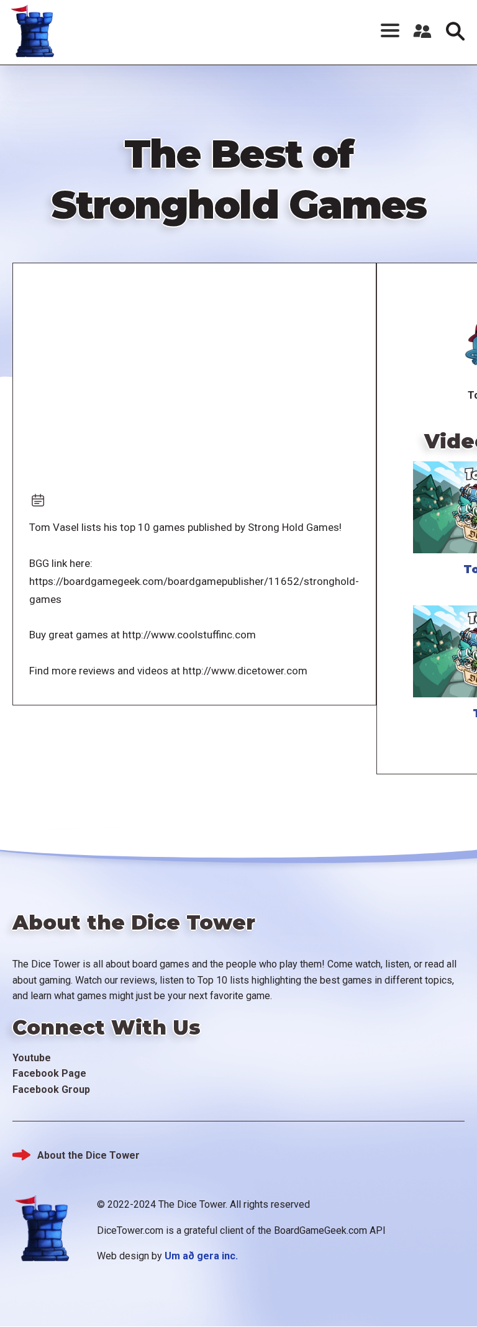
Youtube (31, 1058)
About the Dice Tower (88, 1155)
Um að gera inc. (201, 1256)
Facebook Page (49, 1073)
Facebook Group (51, 1089)
